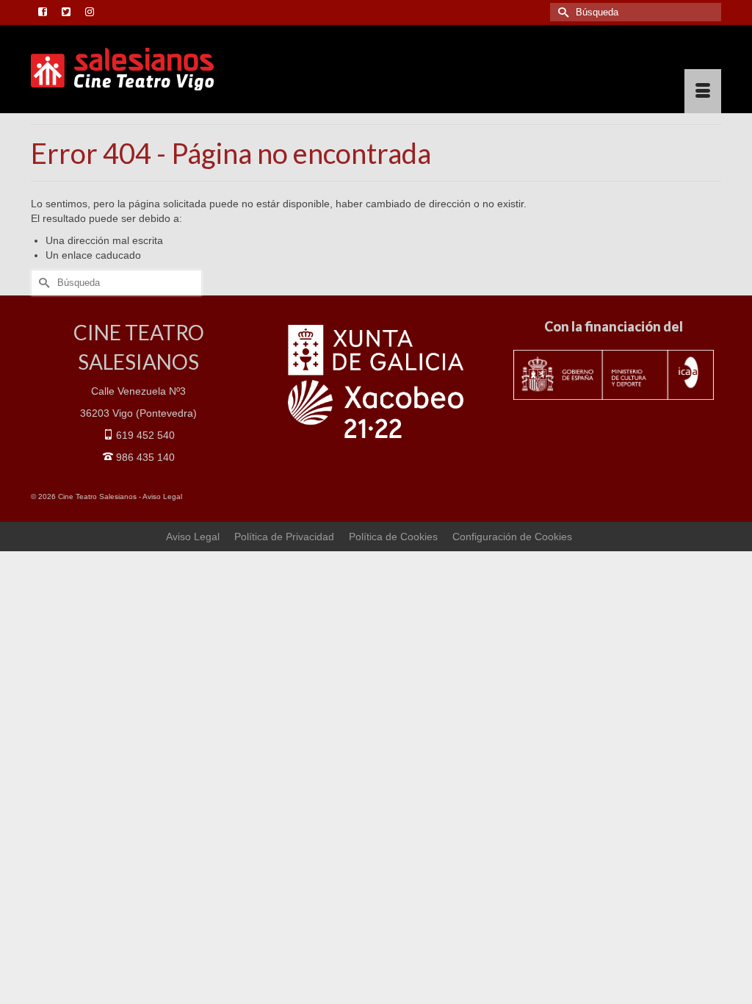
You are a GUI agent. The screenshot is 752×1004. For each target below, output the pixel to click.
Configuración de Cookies (512, 536)
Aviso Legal (162, 496)
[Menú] (702, 91)
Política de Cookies (393, 536)
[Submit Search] (561, 12)
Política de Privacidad (284, 536)
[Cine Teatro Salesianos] (138, 69)
